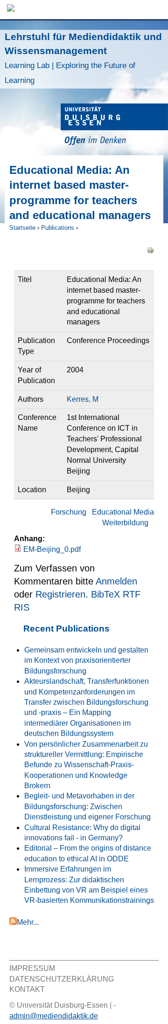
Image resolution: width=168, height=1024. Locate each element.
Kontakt (27, 989)
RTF (131, 594)
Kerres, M (82, 399)
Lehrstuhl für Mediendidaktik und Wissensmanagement (83, 58)
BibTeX (105, 594)
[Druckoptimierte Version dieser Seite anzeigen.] (150, 250)
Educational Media (123, 512)
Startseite (22, 227)
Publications (57, 227)
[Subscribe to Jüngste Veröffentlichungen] (13, 922)
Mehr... (28, 922)
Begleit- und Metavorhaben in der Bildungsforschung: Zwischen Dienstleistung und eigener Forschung (87, 806)
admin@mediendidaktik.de (53, 1016)
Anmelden (116, 581)
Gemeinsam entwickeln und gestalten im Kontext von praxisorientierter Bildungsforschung (86, 660)
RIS (21, 607)
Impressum (32, 968)
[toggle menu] (156, 9)
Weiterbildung (125, 523)
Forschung (68, 512)
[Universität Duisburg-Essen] (114, 125)
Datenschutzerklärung (61, 979)
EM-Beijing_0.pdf (52, 549)
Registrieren (60, 594)
